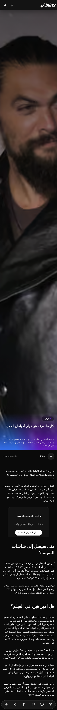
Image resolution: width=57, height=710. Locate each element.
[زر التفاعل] (42, 704)
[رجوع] (6, 704)
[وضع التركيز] (50, 704)
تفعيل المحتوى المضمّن (28, 532)
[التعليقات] (33, 704)
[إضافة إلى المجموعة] (24, 704)
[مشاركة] (15, 704)
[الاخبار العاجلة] (12, 5)
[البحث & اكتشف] (5, 5)
